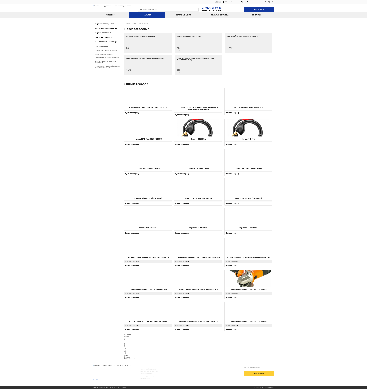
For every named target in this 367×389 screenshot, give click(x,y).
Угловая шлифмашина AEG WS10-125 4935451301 (248, 289)
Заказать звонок (259, 9)
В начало (127, 335)
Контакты (256, 15)
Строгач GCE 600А (248, 139)
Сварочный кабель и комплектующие (107, 57)
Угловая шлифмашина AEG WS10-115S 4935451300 (198, 289)
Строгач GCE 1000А (198, 139)
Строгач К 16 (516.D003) (248, 228)
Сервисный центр (183, 15)
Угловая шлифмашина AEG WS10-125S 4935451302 (148, 321)
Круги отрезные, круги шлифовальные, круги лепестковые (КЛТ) (107, 66)
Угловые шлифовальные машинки (106, 51)
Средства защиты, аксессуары (106, 42)
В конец (127, 357)
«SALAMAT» (271, 387)
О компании (111, 15)
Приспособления (101, 46)
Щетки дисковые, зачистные (104, 54)
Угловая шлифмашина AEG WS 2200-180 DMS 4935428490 (198, 257)
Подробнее (148, 146)
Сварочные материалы (103, 33)
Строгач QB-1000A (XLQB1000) (148, 168)
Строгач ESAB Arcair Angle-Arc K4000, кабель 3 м (148, 107)
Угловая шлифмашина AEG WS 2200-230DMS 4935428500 (248, 257)
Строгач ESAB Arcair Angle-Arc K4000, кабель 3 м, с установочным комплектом (198, 108)
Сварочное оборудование (104, 24)
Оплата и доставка (220, 15)
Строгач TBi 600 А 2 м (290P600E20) (198, 198)
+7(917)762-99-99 (211, 8)
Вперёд (127, 355)
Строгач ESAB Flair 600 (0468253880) (148, 139)
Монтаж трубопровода (103, 37)
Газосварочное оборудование (106, 28)
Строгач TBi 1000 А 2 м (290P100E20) (248, 168)
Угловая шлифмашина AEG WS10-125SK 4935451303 (198, 321)
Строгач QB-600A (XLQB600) (198, 168)
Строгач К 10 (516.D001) (148, 228)
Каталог (147, 15)
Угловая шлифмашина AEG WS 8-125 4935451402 (148, 289)
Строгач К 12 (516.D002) (198, 228)
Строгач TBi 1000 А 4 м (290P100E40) (148, 198)
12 (125, 350)
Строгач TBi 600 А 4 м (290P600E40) (248, 198)
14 (125, 353)
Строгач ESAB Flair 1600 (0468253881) (248, 107)
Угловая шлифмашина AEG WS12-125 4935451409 (248, 321)
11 (125, 348)
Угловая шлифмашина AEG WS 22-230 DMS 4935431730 (148, 257)
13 (125, 352)
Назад (126, 336)
